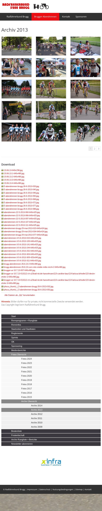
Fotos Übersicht (18, 354)
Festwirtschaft (17, 435)
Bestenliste (16, 431)
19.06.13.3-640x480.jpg (14, 180)
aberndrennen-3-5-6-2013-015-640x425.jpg (22, 238)
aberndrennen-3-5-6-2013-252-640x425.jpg (22, 251)
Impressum (32, 506)
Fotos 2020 (26, 376)
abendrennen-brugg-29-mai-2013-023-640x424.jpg (25, 228)
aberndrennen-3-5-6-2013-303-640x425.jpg (22, 254)
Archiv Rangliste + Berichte (24, 439)
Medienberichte (18, 350)
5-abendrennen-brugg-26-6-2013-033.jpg (21, 186)
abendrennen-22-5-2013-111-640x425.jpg (21, 225)
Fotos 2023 (26, 363)
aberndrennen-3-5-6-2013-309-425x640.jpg (22, 257)
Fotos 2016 (26, 393)
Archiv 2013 (36, 410)
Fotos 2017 (26, 388)
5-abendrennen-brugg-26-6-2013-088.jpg (21, 209)
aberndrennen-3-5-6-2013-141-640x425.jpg (22, 244)
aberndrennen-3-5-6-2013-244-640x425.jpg (22, 248)
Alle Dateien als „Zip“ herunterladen (20, 295)
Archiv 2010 (36, 422)
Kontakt (66, 16)
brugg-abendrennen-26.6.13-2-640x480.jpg (22, 264)
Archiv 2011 (36, 418)
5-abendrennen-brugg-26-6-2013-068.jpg (21, 199)
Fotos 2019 (26, 380)
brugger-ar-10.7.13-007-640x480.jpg (19, 270)
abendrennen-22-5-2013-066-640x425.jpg (22, 215)
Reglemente (17, 333)
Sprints (14, 337)
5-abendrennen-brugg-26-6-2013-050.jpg (21, 196)
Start (13, 316)
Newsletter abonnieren (22, 444)
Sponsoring (16, 346)
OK (12, 342)
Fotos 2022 (26, 367)
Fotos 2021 (26, 371)
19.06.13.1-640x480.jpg (14, 173)
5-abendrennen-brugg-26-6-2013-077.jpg (21, 206)
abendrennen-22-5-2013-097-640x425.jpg (22, 218)
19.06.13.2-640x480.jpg (14, 176)
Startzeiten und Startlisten (23, 329)
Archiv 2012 (36, 414)
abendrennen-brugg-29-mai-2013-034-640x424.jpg (25, 231)
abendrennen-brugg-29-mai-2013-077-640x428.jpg (25, 235)
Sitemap (79, 506)
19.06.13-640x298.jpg (13, 170)
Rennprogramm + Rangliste (24, 320)
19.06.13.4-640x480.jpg (14, 183)
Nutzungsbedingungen (63, 506)
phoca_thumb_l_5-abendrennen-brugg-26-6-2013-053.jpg (28, 290)
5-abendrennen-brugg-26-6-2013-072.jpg (21, 202)
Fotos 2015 (26, 397)
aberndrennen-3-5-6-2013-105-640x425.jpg (22, 241)
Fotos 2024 (26, 359)
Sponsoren (81, 16)
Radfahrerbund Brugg (18, 16)
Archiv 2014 (36, 405)
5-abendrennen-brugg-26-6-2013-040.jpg (21, 189)
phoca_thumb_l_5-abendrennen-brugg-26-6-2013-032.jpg (28, 286)
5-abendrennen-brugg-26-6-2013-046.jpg (21, 193)
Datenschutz (44, 506)
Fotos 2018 (26, 384)
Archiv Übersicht (29, 401)
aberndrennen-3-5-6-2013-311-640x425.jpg (22, 260)
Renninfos (16, 325)
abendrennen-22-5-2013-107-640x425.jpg (22, 222)
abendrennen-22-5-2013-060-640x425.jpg (22, 212)
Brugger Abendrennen (45, 16)
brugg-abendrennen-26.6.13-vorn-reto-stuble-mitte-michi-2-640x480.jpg (34, 267)
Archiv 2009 (36, 427)
